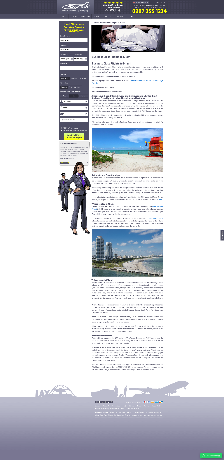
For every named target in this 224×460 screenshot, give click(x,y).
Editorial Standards (101, 408)
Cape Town (121, 412)
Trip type (63, 74)
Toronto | (128, 415)
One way (74, 78)
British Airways (152, 81)
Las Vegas (157, 412)
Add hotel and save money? (70, 92)
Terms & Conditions (133, 408)
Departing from (65, 36)
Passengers (63, 63)
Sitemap (131, 406)
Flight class (64, 83)
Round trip (64, 78)
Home (95, 23)
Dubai (129, 412)
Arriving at (63, 45)
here (160, 200)
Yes (64, 96)
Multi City (83, 78)
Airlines (146, 406)
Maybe (83, 96)
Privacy (68, 130)
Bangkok (113, 412)
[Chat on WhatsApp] (211, 457)
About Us (159, 2)
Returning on (78, 54)
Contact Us (116, 406)
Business (64, 87)
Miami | (97, 415)
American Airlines (138, 81)
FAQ (124, 406)
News (139, 406)
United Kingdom (141, 2)
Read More (65, 163)
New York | (103, 415)
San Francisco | (119, 415)
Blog (165, 2)
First (70, 87)
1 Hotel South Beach (154, 218)
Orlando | (111, 415)
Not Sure (77, 87)
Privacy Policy (114, 408)
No (74, 96)
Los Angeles (149, 412)
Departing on (64, 54)
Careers (97, 406)
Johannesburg (138, 412)
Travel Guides (156, 406)
